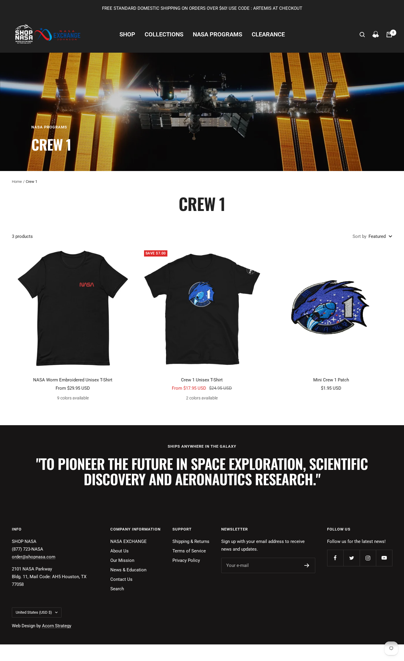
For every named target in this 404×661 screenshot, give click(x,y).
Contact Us (121, 579)
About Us (119, 551)
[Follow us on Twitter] (351, 558)
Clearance (268, 34)
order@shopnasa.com (33, 557)
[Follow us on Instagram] (368, 558)
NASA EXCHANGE (128, 541)
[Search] (362, 34)
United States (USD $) (34, 612)
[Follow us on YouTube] (384, 558)
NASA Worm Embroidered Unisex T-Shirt (72, 380)
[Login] (375, 34)
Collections (164, 34)
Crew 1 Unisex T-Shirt (202, 380)
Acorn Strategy (56, 625)
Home (17, 181)
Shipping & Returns (190, 541)
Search (117, 588)
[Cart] (389, 34)
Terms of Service (189, 551)
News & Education (128, 570)
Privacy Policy (186, 560)
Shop (127, 34)
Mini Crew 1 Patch (331, 380)
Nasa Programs (217, 34)
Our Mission (122, 560)
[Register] (306, 565)
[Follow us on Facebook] (335, 558)
